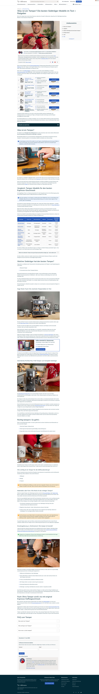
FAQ (64, 36)
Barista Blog (72, 1)
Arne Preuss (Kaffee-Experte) (35, 51)
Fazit (64, 34)
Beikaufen (54, 81)
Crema (26, 184)
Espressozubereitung (34, 65)
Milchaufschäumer (62, 4)
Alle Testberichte (65, 1)
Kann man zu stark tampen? (25, 630)
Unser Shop (79, 1)
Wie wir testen (28, 62)
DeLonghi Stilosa (46, 493)
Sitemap (74, 684)
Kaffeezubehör (27, 70)
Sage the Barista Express (28, 102)
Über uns (74, 683)
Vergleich (65, 28)
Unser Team (63, 684)
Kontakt (62, 686)
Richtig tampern (66, 32)
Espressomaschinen (31, 4)
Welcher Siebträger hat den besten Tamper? (71, 30)
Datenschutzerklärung (76, 681)
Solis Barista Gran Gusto (29, 96)
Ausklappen (71, 38)
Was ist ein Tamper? (67, 26)
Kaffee (55, 4)
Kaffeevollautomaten (21, 4)
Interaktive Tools (77, 4)
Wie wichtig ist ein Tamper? (25, 625)
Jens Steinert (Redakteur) (51, 51)
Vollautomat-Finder (65, 679)
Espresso (38, 179)
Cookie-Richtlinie (75, 686)
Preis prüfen (54, 79)
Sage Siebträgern (55, 204)
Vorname (21, 647)
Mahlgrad (19, 66)
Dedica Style (55, 493)
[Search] (57, 1)
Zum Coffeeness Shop (40, 349)
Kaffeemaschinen (48, 4)
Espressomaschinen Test (22, 72)
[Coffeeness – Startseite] (22, 1)
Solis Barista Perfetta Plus (29, 88)
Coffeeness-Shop (44, 58)
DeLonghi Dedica (21, 223)
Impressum (74, 679)
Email (40, 647)
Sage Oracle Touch (29, 82)
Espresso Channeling (48, 334)
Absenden (22, 653)
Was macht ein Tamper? (24, 621)
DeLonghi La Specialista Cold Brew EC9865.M (29, 110)
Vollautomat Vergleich (65, 681)
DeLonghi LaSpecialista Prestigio (20, 240)
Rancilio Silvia (20, 226)
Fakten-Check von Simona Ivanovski (45, 53)
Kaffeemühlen (40, 4)
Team (55, 55)
